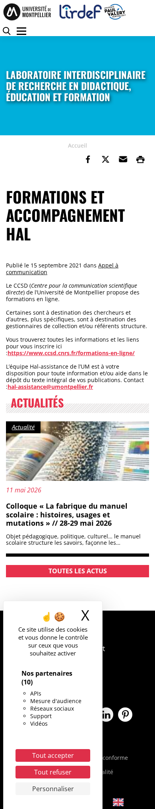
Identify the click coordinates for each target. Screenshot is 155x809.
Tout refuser (53, 772)
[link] (88, 159)
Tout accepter (53, 755)
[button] (123, 159)
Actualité (23, 427)
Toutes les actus (77, 571)
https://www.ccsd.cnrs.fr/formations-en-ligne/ (71, 353)
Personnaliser (53, 788)
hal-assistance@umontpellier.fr (50, 386)
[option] (124, 802)
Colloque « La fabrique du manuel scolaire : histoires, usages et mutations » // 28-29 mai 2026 (67, 514)
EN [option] (131, 801)
